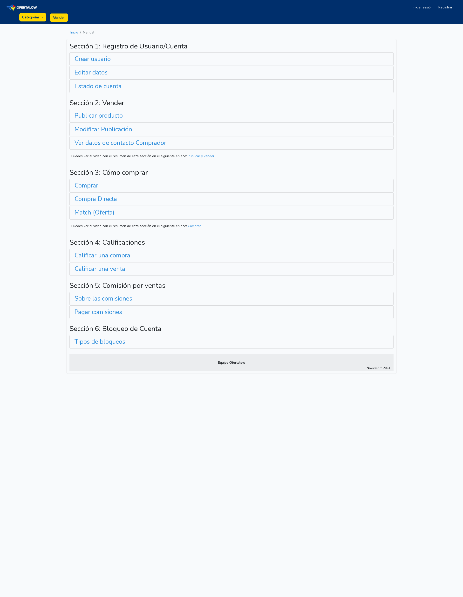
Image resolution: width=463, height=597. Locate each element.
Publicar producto (99, 116)
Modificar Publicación (103, 129)
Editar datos (91, 72)
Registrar (445, 7)
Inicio (74, 32)
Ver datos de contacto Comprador (120, 143)
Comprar (86, 185)
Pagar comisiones (98, 312)
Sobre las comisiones (103, 299)
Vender (59, 17)
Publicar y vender (201, 156)
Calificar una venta (100, 269)
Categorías (31, 17)
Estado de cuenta (98, 86)
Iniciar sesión (423, 7)
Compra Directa (96, 199)
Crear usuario (93, 59)
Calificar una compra (102, 255)
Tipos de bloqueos (100, 342)
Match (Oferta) (95, 212)
